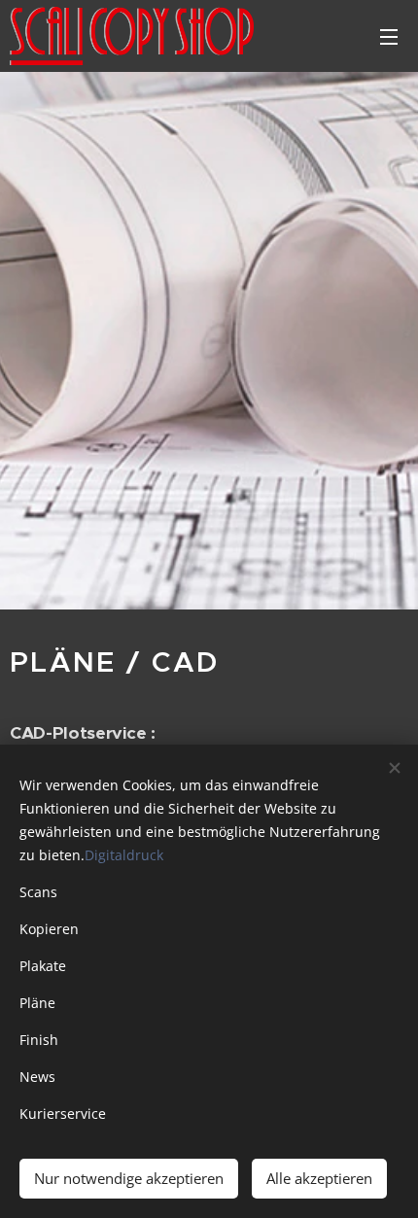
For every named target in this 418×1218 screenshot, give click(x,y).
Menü (388, 36)
